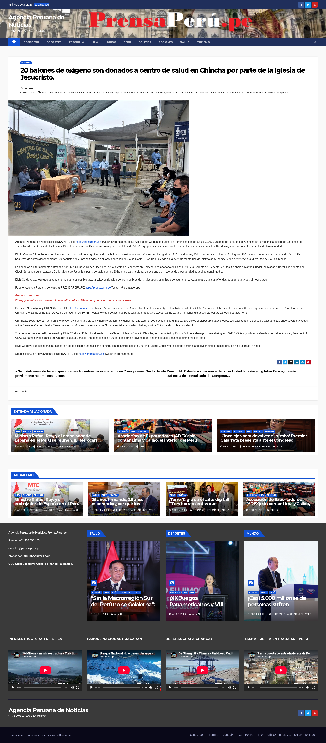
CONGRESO (31, 42)
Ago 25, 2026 (24, 510)
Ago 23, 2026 (256, 510)
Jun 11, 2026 (194, 614)
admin (29, 88)
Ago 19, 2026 (258, 614)
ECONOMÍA (76, 42)
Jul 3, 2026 (114, 614)
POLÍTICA (144, 42)
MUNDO (111, 42)
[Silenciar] (72, 687)
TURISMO (203, 42)
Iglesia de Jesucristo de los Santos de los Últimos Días (216, 92)
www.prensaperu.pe (278, 92)
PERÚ (127, 42)
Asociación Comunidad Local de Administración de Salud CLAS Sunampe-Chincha (85, 92)
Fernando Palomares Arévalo (147, 92)
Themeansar (65, 735)
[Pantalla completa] (77, 687)
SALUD (185, 42)
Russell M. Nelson (257, 92)
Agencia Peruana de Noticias (48, 710)
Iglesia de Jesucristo (175, 92)
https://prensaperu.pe (88, 241)
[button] (315, 42)
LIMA (95, 42)
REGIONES (166, 42)
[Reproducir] (13, 687)
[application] (45, 670)
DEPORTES (54, 42)
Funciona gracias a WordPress (23, 735)
